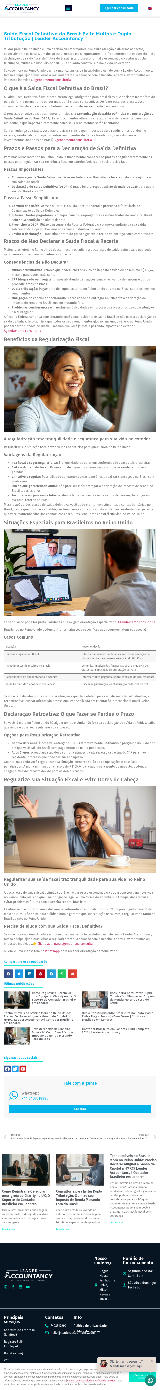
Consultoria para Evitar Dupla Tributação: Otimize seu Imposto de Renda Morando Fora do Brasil (133, 997)
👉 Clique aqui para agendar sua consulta (63, 944)
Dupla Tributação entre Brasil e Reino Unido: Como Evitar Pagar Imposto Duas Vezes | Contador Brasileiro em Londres (117, 1016)
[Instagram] (5, 1287)
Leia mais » (8, 1229)
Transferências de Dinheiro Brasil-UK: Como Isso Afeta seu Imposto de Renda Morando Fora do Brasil (53, 1033)
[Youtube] (28, 1287)
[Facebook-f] (13, 1287)
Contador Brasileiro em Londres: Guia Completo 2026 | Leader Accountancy (115, 1030)
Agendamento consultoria (52, 80)
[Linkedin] (20, 1287)
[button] (68, 8)
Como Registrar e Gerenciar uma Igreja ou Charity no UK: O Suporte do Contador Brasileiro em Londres (54, 997)
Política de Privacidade (79, 1380)
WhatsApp (52, 951)
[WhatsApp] (14, 1095)
